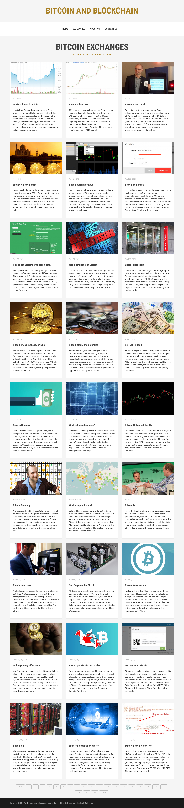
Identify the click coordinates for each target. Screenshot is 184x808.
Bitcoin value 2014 (78, 104)
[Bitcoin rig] (36, 719)
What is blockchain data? (82, 425)
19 (164, 787)
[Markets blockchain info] (36, 78)
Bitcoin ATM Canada (135, 104)
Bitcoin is (130, 505)
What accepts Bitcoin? (80, 505)
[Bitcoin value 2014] (92, 78)
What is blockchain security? (84, 745)
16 (140, 787)
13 (115, 787)
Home (65, 28)
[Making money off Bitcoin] (36, 639)
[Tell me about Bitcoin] (148, 639)
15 (132, 787)
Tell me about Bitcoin (136, 665)
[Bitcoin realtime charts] (92, 158)
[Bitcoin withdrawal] (148, 158)
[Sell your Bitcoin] (148, 318)
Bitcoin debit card (22, 585)
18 (156, 787)
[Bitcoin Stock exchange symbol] (36, 318)
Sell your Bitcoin (133, 344)
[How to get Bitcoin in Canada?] (92, 639)
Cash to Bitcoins (21, 425)
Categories (79, 28)
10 (91, 787)
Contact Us (111, 28)
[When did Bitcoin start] (36, 158)
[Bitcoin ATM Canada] (148, 78)
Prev (20, 787)
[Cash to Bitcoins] (36, 398)
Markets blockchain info (25, 104)
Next (104, 793)
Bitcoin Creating (21, 505)
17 (148, 787)
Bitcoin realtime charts (81, 184)
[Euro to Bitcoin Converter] (148, 719)
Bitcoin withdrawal (134, 184)
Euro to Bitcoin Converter (138, 745)
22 (95, 793)
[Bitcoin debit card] (36, 558)
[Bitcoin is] (148, 478)
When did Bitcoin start (24, 184)
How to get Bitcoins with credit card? (32, 264)
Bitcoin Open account (136, 585)
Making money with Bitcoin (83, 264)
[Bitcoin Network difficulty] (148, 398)
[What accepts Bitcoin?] (92, 478)
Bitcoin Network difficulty (138, 425)
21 (87, 793)
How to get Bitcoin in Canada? (84, 665)
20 (78, 793)
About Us (95, 28)
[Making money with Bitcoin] (92, 238)
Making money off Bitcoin (26, 665)
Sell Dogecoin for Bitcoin (82, 585)
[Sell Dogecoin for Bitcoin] (92, 558)
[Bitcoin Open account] (148, 558)
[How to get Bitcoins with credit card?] (36, 238)
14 (123, 787)
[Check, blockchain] (148, 238)
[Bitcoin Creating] (36, 478)
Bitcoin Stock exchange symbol (29, 344)
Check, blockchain (134, 264)
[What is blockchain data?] (92, 398)
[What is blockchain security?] (92, 719)
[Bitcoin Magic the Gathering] (92, 318)
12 (107, 787)
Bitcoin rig (18, 745)
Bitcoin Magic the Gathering (83, 344)
